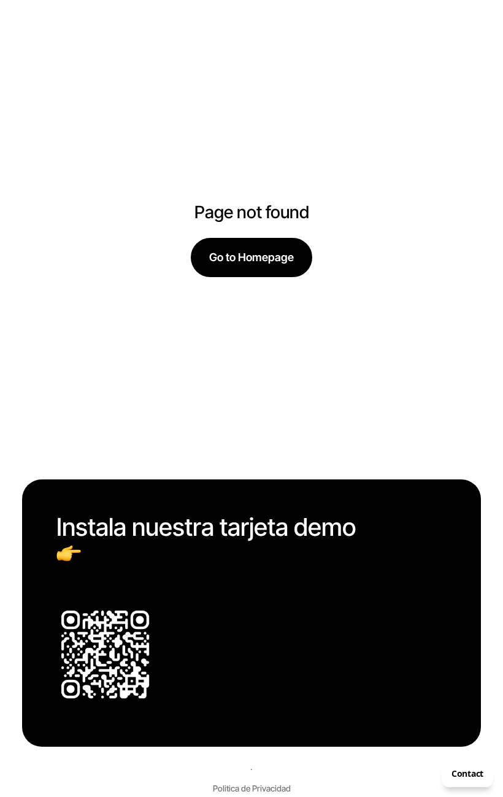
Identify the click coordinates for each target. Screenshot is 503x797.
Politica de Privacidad (252, 788)
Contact (467, 773)
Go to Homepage (251, 257)
